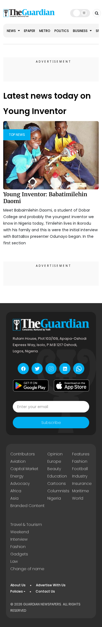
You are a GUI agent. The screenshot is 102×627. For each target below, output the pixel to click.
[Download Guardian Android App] (30, 385)
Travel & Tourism (26, 524)
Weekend (19, 532)
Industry (79, 476)
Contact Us (45, 591)
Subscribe (51, 422)
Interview (18, 539)
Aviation (18, 461)
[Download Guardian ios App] (71, 385)
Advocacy (20, 483)
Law (14, 561)
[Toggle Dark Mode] (80, 13)
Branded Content (27, 505)
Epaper (29, 30)
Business (80, 30)
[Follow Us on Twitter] (37, 368)
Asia (14, 498)
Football (80, 468)
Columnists (58, 491)
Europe (54, 461)
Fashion (79, 461)
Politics (61, 30)
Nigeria (54, 498)
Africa (15, 491)
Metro (44, 30)
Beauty (54, 468)
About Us (18, 585)
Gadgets (19, 554)
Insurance (82, 483)
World (77, 498)
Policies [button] (16, 591)
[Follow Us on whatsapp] (78, 368)
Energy (16, 476)
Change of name (27, 569)
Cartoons (56, 483)
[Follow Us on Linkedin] (64, 368)
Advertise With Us (51, 585)
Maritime (80, 491)
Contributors (22, 454)
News (12, 30)
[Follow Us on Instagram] (51, 368)
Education (57, 476)
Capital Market (24, 468)
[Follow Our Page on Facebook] (23, 368)
